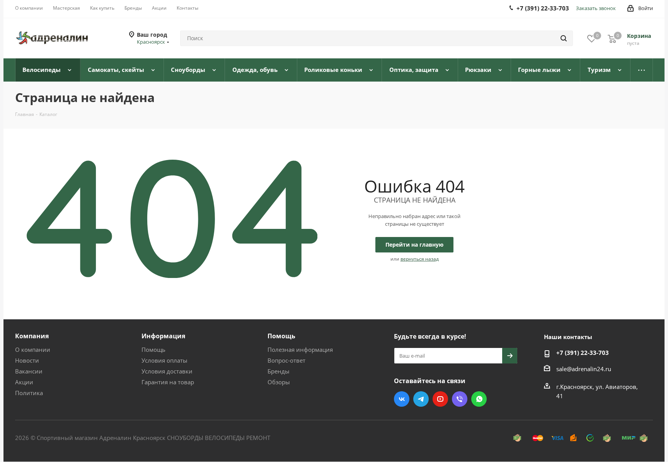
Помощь (153, 349)
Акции (24, 382)
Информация (163, 336)
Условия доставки (167, 371)
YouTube (440, 399)
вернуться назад (419, 259)
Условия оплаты (164, 360)
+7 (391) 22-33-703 (582, 352)
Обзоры (279, 382)
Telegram (421, 399)
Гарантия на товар (167, 382)
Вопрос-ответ (286, 360)
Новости (27, 360)
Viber (459, 399)
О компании (32, 349)
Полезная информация (300, 349)
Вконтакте (401, 399)
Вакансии (29, 371)
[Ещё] (642, 70)
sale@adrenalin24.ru (583, 369)
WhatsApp (479, 399)
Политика (29, 393)
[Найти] (563, 38)
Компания (32, 336)
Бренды (279, 371)
